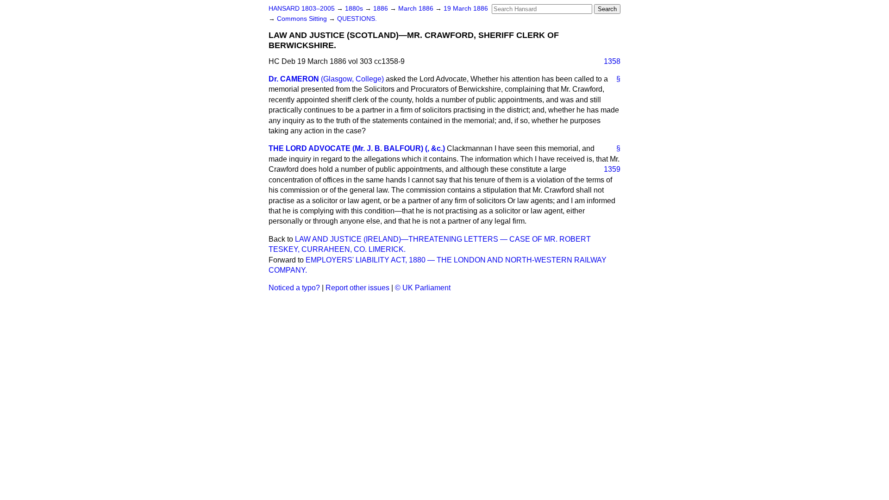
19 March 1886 (466, 8)
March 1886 (416, 8)
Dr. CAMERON (294, 79)
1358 (612, 61)
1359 (612, 169)
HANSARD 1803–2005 (302, 8)
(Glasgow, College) (352, 79)
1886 (381, 8)
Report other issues (357, 288)
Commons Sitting (303, 18)
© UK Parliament (423, 288)
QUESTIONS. (357, 18)
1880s (355, 8)
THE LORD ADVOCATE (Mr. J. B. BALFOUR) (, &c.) (357, 148)
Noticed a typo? (294, 288)
